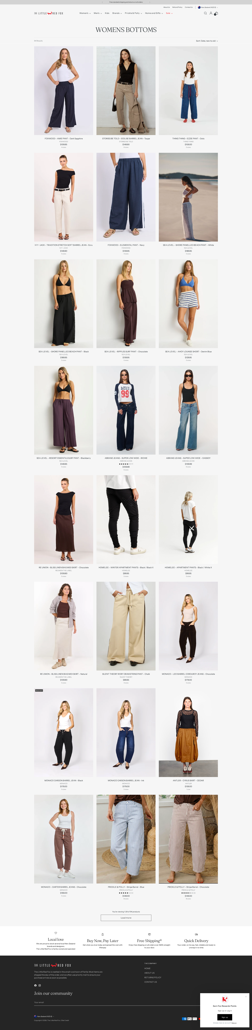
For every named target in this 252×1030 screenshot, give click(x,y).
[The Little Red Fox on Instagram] (39, 986)
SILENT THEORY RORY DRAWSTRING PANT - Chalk (126, 674)
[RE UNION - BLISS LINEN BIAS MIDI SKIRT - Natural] (63, 626)
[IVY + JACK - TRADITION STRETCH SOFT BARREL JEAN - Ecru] (63, 197)
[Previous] (102, 2)
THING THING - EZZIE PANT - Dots (188, 138)
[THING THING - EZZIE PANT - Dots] (188, 90)
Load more (126, 918)
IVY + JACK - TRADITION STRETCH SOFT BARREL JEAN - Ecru (64, 245)
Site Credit (65, 1020)
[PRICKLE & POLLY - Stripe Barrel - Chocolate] (188, 839)
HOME (147, 968)
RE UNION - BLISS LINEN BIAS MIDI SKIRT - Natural (63, 674)
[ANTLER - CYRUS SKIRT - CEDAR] (188, 732)
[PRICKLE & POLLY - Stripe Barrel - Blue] (126, 839)
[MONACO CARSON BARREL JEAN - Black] (63, 732)
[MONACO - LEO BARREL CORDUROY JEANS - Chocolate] (188, 626)
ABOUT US (149, 973)
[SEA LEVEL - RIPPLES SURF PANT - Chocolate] (126, 303)
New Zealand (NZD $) (208, 7)
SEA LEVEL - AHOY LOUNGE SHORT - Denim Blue (188, 351)
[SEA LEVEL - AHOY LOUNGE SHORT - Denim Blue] (188, 303)
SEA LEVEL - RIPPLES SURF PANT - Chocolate (126, 351)
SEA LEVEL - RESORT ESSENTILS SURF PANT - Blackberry (64, 458)
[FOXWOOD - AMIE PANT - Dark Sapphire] (63, 90)
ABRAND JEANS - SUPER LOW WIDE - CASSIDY (188, 458)
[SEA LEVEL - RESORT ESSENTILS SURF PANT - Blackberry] (63, 410)
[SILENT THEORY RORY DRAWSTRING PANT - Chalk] (126, 626)
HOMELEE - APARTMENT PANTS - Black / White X (188, 567)
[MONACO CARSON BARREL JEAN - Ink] (126, 732)
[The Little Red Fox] (48, 13)
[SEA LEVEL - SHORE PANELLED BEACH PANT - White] (188, 197)
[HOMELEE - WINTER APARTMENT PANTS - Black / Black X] (126, 519)
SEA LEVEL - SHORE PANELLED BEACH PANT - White (188, 245)
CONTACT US (150, 982)
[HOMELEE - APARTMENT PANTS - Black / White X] (188, 519)
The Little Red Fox (53, 1020)
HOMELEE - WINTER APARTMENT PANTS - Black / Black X (126, 567)
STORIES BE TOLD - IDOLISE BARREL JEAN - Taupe (126, 138)
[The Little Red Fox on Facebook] (35, 986)
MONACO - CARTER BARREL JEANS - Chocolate (63, 887)
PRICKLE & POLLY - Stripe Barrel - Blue (126, 887)
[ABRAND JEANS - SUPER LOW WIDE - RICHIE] (126, 410)
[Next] (150, 2)
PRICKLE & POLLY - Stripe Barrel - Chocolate (188, 887)
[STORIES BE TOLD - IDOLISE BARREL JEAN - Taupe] (126, 90)
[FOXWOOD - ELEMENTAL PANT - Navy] (126, 197)
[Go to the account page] (211, 13)
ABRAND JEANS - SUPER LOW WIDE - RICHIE (126, 458)
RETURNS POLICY (152, 977)
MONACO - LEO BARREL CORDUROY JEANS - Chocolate (188, 674)
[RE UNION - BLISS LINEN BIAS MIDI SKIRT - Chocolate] (63, 519)
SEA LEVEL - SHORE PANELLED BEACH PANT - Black (64, 351)
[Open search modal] (205, 13)
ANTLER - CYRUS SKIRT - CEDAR (188, 780)
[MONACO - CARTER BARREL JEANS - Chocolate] (63, 839)
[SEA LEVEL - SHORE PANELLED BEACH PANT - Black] (63, 303)
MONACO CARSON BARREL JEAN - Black (63, 780)
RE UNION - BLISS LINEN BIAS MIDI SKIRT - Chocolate (64, 567)
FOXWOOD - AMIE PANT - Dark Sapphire (64, 138)
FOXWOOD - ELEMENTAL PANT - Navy (126, 245)
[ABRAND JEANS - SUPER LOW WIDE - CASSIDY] (188, 410)
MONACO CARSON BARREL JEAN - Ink (126, 780)
